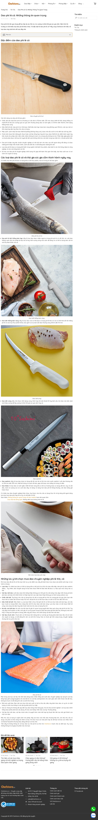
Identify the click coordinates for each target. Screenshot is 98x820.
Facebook (79, 791)
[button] (33, 765)
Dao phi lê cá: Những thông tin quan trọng (32, 10)
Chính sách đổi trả (56, 791)
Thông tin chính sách (80, 30)
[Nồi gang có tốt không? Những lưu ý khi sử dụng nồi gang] (61, 745)
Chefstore (47, 724)
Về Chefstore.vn (55, 801)
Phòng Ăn (51, 4)
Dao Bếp (27, 4)
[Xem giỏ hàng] (95, 3)
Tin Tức (12, 10)
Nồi (43, 4)
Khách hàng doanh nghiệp (36, 804)
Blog (80, 4)
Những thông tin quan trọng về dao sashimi (22, 497)
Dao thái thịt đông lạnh (14, 499)
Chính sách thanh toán (57, 796)
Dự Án (72, 4)
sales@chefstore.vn (34, 799)
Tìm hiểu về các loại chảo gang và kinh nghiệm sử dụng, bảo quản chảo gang (12, 760)
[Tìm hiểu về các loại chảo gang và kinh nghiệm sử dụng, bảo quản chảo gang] (12, 745)
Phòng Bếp (63, 4)
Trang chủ (4, 10)
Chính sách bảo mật (56, 799)
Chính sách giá (54, 793)
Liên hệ (52, 804)
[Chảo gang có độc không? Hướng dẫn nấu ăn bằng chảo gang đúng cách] (36, 745)
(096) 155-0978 (33, 796)
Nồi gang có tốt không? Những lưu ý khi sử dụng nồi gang (60, 760)
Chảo (36, 4)
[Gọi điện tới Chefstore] (93, 809)
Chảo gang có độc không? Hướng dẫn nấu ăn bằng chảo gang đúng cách (36, 760)
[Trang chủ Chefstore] (14, 3)
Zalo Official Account (35, 802)
